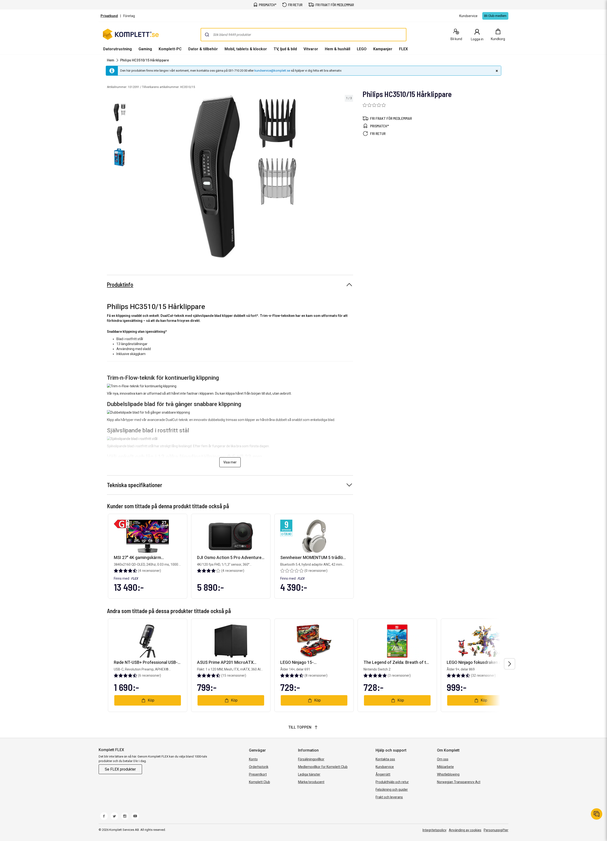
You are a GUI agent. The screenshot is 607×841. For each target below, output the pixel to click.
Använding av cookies (465, 830)
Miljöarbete (445, 767)
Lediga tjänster (309, 774)
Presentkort (258, 774)
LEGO (362, 49)
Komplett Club (259, 782)
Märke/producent (311, 782)
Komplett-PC (170, 49)
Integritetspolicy (434, 830)
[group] (243, 176)
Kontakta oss (385, 759)
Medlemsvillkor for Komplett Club (323, 767)
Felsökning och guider (392, 789)
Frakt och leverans (389, 797)
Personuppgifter (496, 830)
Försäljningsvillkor (311, 759)
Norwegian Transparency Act (458, 782)
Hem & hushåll (337, 49)
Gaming (145, 49)
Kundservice (385, 767)
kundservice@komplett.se (272, 70)
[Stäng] (496, 70)
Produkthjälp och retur (392, 782)
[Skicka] (207, 34)
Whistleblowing (448, 774)
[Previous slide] (137, 177)
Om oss (442, 759)
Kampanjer (382, 49)
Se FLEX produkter (120, 769)
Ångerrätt (383, 774)
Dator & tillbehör (203, 49)
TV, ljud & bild (285, 49)
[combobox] (303, 34)
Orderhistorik (258, 767)
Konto (253, 759)
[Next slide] (349, 177)
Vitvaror (311, 49)
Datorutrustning (117, 49)
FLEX (403, 49)
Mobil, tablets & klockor (246, 49)
